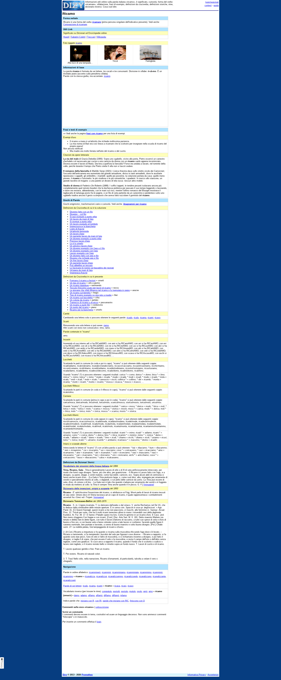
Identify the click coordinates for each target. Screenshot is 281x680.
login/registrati (212, 2)
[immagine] (149, 484)
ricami (150, 317)
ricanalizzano (145, 576)
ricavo (157, 317)
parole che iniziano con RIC (116, 601)
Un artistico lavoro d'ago (81, 246)
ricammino (68, 576)
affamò (99, 595)
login (99, 622)
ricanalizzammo (115, 576)
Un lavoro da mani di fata (81, 219)
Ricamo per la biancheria (81, 310)
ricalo (136, 317)
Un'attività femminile (79, 231)
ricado (129, 317)
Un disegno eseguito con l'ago (84, 251)
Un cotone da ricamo (79, 300)
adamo (83, 595)
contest (208, 5)
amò (145, 591)
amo (151, 591)
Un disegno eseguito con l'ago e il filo (87, 248)
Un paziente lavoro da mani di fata (86, 236)
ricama (143, 317)
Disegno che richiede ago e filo (84, 258)
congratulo (107, 591)
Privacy (2, 664)
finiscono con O (137, 601)
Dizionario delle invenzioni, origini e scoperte (86, 488)
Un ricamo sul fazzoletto (81, 297)
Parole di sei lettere (72, 586)
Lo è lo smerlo (76, 243)
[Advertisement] (194, 60)
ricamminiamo (118, 572)
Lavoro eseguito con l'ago (82, 253)
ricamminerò (94, 572)
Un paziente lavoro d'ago (81, 263)
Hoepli (66, 37)
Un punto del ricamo (79, 307)
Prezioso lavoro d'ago (80, 241)
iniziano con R (87, 601)
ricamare (96, 22)
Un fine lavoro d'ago (79, 260)
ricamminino (145, 572)
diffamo (107, 595)
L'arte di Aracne (77, 229)
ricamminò (157, 572)
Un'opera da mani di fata (81, 270)
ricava (117, 586)
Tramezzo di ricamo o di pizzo (84, 302)
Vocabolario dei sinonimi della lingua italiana (86, 466)
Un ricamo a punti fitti (80, 305)
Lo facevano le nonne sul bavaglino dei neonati (92, 268)
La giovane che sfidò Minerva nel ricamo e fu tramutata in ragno (100, 290)
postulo (124, 591)
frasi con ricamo (94, 133)
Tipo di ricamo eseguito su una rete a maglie (91, 295)
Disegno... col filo (78, 214)
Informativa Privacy (196, 675)
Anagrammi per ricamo (135, 204)
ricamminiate (133, 572)
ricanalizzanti (69, 580)
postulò (116, 591)
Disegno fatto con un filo (81, 212)
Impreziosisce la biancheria (82, 226)
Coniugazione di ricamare (75, 24)
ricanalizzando (131, 576)
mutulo (132, 591)
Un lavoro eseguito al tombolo (84, 224)
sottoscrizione (102, 607)
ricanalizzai (101, 576)
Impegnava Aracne (78, 273)
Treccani (91, 37)
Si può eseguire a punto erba (83, 216)
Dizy (65, 675)
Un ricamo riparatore (79, 285)
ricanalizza (90, 576)
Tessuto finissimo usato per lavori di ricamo (90, 288)
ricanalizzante (159, 576)
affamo (91, 595)
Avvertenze (213, 675)
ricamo (79, 43)
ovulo (139, 591)
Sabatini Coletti (78, 37)
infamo (123, 595)
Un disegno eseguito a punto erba (85, 238)
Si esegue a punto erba (81, 221)
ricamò (107, 76)
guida (216, 5)
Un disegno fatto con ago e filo (84, 255)
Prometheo (87, 675)
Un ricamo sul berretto (80, 292)
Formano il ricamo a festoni (82, 280)
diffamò (115, 595)
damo (76, 595)
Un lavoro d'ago (77, 234)
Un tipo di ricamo (78, 283)
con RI (98, 601)
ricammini (106, 572)
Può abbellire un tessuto (81, 265)
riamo (106, 325)
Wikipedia (101, 37)
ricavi (123, 586)
